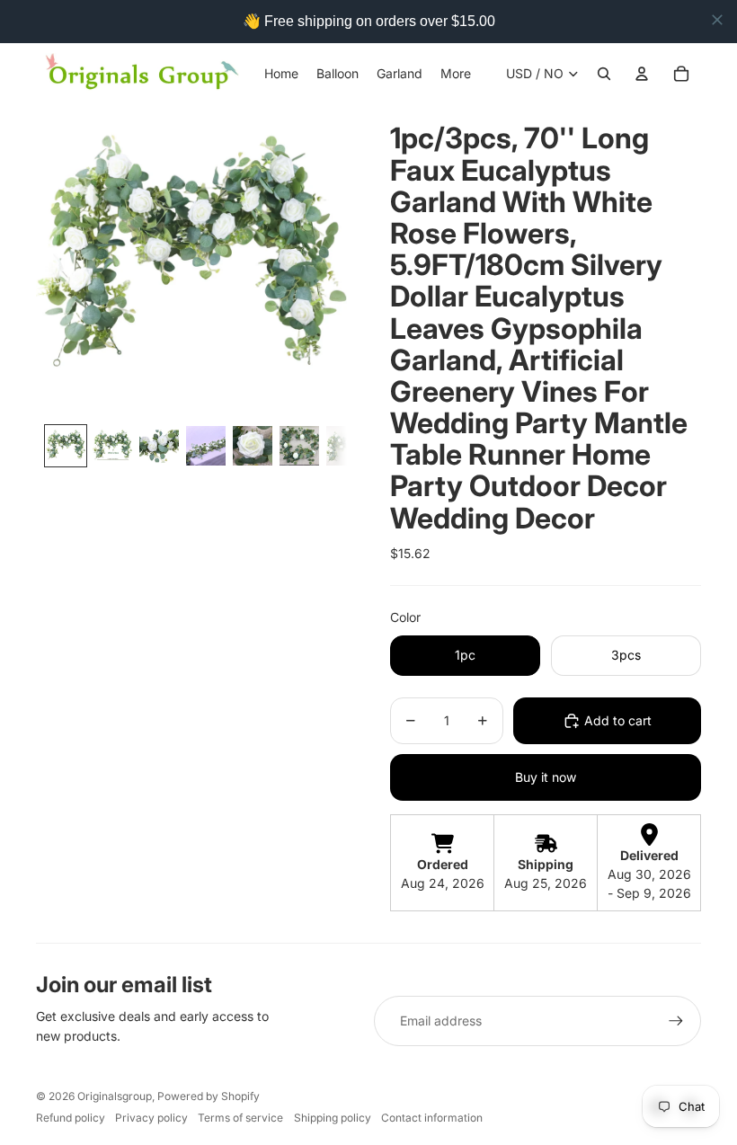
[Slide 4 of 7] (206, 446)
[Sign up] (676, 1021)
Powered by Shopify (208, 1096)
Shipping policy (332, 1117)
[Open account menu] (642, 73)
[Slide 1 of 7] (65, 446)
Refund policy (70, 1117)
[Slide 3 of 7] (159, 446)
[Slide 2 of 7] (112, 446)
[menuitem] (455, 73)
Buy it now (545, 777)
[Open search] (604, 73)
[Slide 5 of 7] (252, 446)
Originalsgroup (114, 1096)
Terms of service (240, 1117)
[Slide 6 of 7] (299, 446)
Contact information (432, 1117)
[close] (717, 20)
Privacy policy (151, 1117)
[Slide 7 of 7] (346, 446)
